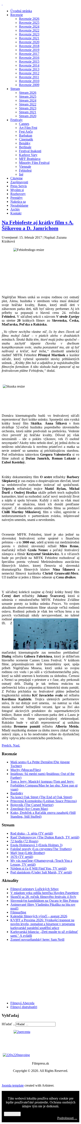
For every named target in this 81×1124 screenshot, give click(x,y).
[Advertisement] (28, 971)
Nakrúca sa (18, 201)
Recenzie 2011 (29, 77)
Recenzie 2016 (29, 57)
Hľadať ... (9, 1024)
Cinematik (26, 139)
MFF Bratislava (29, 159)
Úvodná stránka (21, 11)
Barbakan (25, 135)
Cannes (24, 124)
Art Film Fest (28, 127)
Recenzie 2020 (29, 42)
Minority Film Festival (34, 162)
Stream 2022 (27, 104)
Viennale (25, 166)
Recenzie (16, 15)
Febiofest (25, 170)
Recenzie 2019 (29, 50)
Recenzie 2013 (29, 69)
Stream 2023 (27, 108)
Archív (15, 209)
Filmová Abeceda (22, 1003)
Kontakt (15, 213)
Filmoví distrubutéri (23, 1007)
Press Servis (18, 186)
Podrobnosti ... (67, 1118)
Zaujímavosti (19, 182)
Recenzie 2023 (29, 34)
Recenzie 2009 (29, 85)
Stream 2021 (27, 112)
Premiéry (16, 198)
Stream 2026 (27, 92)
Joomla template (13, 1085)
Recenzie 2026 (29, 19)
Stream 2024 (27, 100)
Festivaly (16, 120)
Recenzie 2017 (29, 54)
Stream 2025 (27, 96)
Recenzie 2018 (29, 46)
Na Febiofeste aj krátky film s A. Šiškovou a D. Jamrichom (37, 225)
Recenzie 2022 (29, 30)
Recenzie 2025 (29, 22)
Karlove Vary (28, 155)
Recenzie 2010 (29, 81)
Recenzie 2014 (29, 65)
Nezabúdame (19, 205)
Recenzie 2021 (29, 38)
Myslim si (17, 190)
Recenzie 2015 (29, 61)
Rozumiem (12, 1114)
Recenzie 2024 (29, 26)
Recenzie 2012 (29, 73)
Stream (15, 89)
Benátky (24, 143)
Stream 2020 (27, 116)
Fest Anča (26, 131)
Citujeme (16, 178)
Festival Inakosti (30, 151)
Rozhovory (18, 194)
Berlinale (25, 147)
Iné (21, 174)
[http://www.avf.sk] (2, 3)
